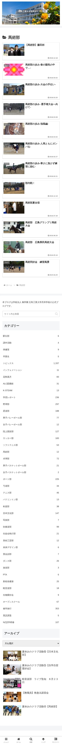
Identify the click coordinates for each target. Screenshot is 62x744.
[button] (56, 314)
